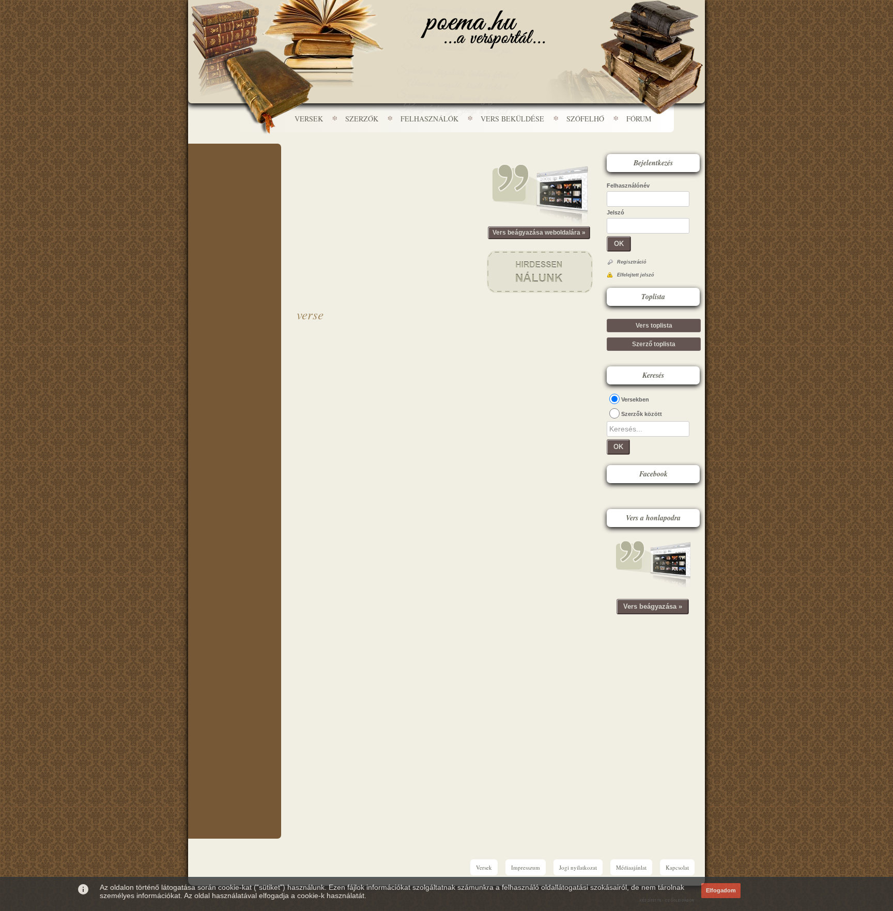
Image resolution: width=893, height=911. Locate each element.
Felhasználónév (628, 185)
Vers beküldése (512, 118)
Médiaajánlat (631, 867)
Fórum (638, 118)
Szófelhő (585, 118)
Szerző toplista (653, 344)
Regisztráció (631, 262)
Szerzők (361, 118)
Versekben (635, 399)
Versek (309, 118)
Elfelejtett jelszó (635, 274)
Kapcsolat (677, 867)
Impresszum (525, 867)
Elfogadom (721, 890)
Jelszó (615, 212)
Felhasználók (429, 118)
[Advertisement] (234, 174)
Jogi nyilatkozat (578, 867)
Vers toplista (654, 325)
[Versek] (483, 29)
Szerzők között (641, 414)
